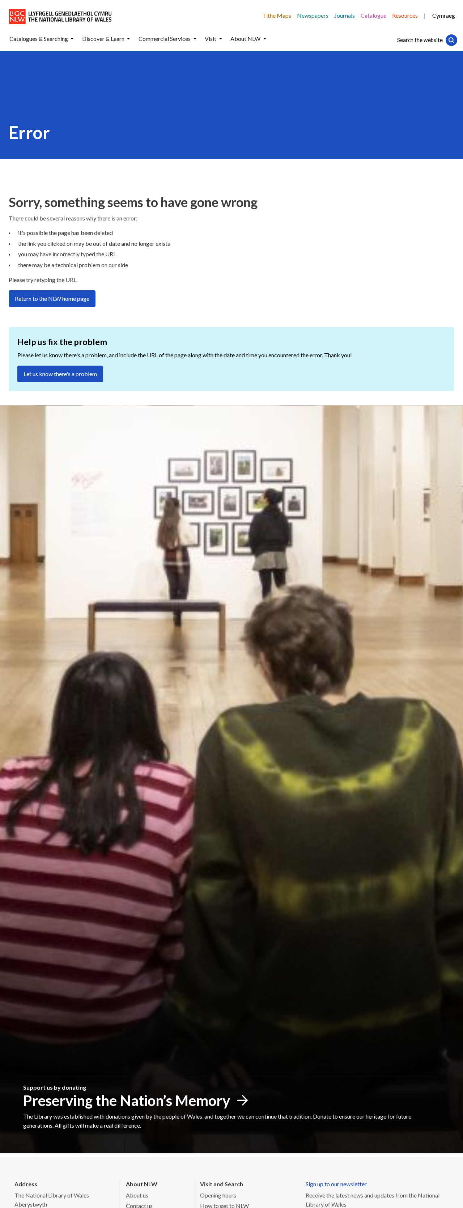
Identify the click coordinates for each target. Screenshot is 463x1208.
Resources (405, 15)
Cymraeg (443, 15)
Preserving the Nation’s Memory (126, 1100)
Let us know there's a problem (60, 373)
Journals (344, 15)
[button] (72, 39)
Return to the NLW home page (52, 298)
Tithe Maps (276, 15)
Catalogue (373, 15)
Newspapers (312, 15)
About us (137, 1195)
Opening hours (218, 1195)
